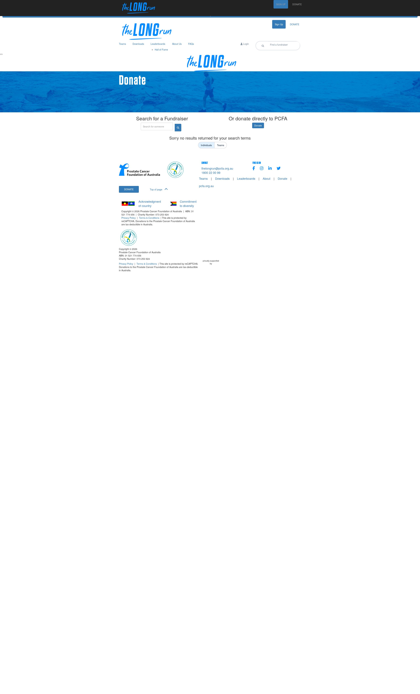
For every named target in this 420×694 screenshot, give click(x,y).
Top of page (156, 189)
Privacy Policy (128, 217)
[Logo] (137, 8)
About (266, 178)
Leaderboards (246, 178)
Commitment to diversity (188, 203)
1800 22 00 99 (210, 172)
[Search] (263, 46)
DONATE (297, 4)
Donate (258, 125)
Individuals (206, 145)
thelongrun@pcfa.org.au (217, 168)
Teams (220, 145)
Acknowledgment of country (149, 203)
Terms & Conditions (149, 217)
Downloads (222, 178)
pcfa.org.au (206, 186)
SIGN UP (280, 4)
